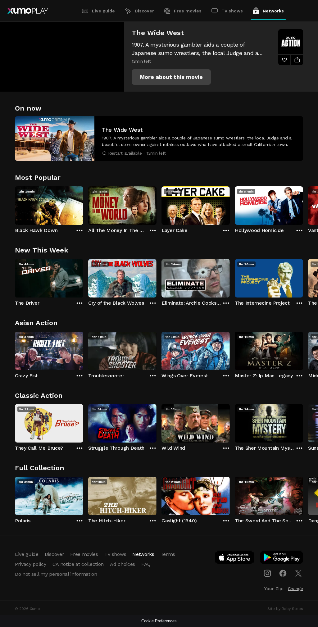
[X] (298, 573)
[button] (171, 77)
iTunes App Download (235, 558)
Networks (273, 10)
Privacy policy (30, 564)
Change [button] (295, 588)
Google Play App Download (282, 558)
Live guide (103, 10)
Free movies (188, 10)
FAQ (146, 564)
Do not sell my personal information (56, 574)
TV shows (232, 10)
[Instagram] (267, 573)
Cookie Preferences (159, 621)
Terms (168, 554)
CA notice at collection (78, 564)
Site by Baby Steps (285, 609)
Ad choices (122, 564)
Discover (144, 10)
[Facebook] (283, 573)
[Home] (27, 11)
